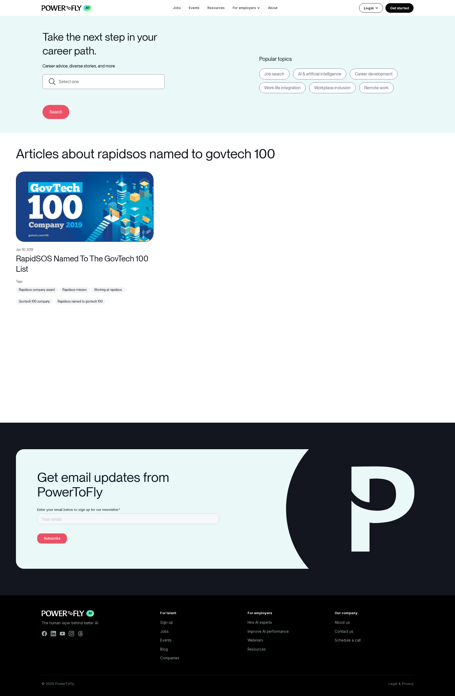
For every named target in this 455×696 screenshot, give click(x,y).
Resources (216, 8)
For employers (244, 8)
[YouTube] (62, 633)
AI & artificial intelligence (319, 74)
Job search (274, 74)
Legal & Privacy (401, 684)
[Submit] (55, 112)
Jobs (177, 8)
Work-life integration (282, 87)
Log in (369, 8)
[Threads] (80, 633)
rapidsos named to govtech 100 (80, 301)
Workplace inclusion (332, 87)
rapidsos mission (74, 290)
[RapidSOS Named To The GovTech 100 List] (84, 206)
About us (342, 622)
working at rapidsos (108, 290)
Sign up (166, 622)
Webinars (255, 640)
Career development (374, 74)
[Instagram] (71, 633)
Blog (164, 649)
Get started (399, 8)
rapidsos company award (37, 290)
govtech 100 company (34, 301)
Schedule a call (348, 640)
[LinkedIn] (53, 633)
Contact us (344, 631)
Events (194, 8)
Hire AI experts (260, 622)
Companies (169, 658)
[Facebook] (44, 633)
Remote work (376, 87)
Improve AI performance (268, 631)
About (273, 8)
